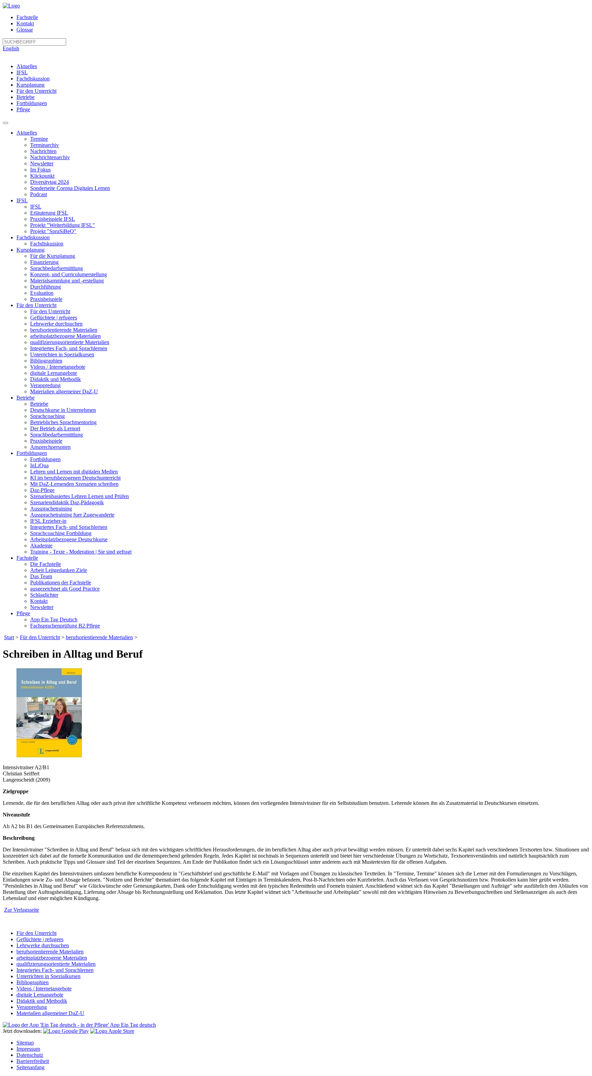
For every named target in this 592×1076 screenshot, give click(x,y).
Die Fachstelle (45, 564)
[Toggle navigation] (5, 123)
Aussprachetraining (51, 508)
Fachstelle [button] (27, 558)
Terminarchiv (44, 145)
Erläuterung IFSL (49, 213)
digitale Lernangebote (53, 373)
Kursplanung (30, 85)
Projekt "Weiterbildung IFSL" (62, 225)
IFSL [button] (22, 200)
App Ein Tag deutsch (132, 1025)
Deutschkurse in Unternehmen (63, 410)
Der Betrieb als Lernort (55, 428)
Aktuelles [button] (26, 133)
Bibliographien (46, 361)
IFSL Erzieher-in (48, 521)
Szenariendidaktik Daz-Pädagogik (67, 502)
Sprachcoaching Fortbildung (60, 533)
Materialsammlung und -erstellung (67, 280)
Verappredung (45, 385)
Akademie (41, 545)
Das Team (41, 576)
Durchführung (45, 287)
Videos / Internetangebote (57, 367)
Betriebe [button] (25, 398)
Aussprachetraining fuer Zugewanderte (72, 515)
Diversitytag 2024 (49, 182)
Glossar (24, 30)
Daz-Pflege (42, 490)
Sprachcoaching (47, 416)
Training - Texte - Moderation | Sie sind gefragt (81, 552)
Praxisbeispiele (46, 299)
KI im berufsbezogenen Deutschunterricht (75, 478)
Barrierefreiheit (32, 1061)
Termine (39, 139)
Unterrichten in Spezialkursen (62, 354)
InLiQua (39, 465)
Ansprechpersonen (50, 447)
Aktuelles (26, 66)
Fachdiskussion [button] (33, 237)
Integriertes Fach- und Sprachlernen (68, 348)
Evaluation (41, 293)
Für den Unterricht (36, 91)
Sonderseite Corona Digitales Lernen (70, 188)
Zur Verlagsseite (21, 910)
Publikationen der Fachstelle (60, 582)
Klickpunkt (42, 176)
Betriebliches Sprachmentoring (63, 422)
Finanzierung (44, 262)
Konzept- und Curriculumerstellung (68, 274)
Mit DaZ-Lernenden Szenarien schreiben (74, 484)
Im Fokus (40, 170)
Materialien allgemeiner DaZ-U (64, 391)
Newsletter (41, 163)
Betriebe (25, 97)
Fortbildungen (31, 103)
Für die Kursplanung (52, 256)
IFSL (22, 72)
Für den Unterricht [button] (36, 305)
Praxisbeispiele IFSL (52, 219)
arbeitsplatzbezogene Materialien (65, 336)
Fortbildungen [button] (31, 453)
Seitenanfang (30, 1067)
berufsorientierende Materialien (63, 330)
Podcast (38, 194)
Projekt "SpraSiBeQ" (53, 231)
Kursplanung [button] (30, 250)
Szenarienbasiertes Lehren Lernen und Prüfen (79, 496)
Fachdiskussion (33, 78)
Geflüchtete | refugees (53, 317)
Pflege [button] (23, 613)
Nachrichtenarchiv (50, 157)
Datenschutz (29, 1055)
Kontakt (25, 23)
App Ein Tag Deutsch (53, 619)
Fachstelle (27, 17)
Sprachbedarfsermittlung (56, 268)
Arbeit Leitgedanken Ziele (58, 570)
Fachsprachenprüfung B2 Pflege (65, 626)
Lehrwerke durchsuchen (56, 324)
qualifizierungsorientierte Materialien (69, 342)
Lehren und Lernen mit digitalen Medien (74, 471)
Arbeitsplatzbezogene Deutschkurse (69, 539)
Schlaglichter (44, 595)
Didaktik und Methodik (55, 379)
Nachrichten (43, 151)
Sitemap (25, 1043)
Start (9, 637)
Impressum (28, 1049)
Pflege (23, 109)
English (11, 48)
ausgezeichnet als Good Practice (65, 589)
